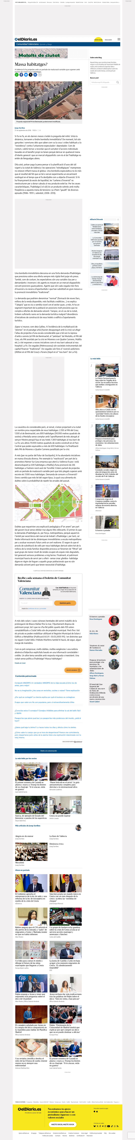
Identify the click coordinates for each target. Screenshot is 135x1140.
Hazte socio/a (98, 39)
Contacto (57, 1136)
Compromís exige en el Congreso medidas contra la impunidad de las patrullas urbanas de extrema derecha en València (106, 503)
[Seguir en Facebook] (100, 1126)
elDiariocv (98, 510)
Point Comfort (82, 1102)
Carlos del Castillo (55, 937)
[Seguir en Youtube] (108, 1126)
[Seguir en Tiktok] (112, 1126)
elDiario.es (18, 903)
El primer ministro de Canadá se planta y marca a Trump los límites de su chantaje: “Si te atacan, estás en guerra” (30, 786)
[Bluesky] (26, 75)
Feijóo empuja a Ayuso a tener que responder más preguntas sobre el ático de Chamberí (30, 996)
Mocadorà (19, 862)
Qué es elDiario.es (24, 1133)
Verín (85, 2)
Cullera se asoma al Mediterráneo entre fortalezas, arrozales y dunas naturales (97, 228)
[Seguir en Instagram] (105, 1126)
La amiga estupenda (70, 2)
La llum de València (58, 836)
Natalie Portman (79, 2)
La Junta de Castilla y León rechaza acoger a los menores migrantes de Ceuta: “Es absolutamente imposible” (65, 964)
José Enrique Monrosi (56, 903)
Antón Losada (54, 818)
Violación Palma (105, 2)
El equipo (33, 1133)
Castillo (68, 1102)
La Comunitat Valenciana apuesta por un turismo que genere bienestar (97, 241)
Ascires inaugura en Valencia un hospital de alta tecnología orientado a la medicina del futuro (97, 254)
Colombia (62, 2)
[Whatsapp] (17, 75)
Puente (63, 1102)
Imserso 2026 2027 (44, 1102)
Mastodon (90, 1136)
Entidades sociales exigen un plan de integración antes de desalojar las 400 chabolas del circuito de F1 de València (106, 473)
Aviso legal (84, 1133)
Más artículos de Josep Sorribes (27, 826)
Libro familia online (108, 1102)
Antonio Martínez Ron (22, 1068)
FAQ (105, 1133)
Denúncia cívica (56, 844)
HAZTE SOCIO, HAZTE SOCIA (62, 1124)
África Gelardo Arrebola (31, 1001)
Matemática (36, 1102)
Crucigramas (29, 1102)
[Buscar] (117, 82)
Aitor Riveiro (19, 937)
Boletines (71, 1136)
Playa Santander (74, 1102)
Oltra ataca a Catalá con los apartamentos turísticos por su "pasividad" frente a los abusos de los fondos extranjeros (107, 412)
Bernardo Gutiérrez (56, 789)
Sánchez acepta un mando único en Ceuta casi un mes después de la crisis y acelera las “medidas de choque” (65, 897)
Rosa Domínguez (100, 533)
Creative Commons (73, 1133)
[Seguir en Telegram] (102, 1126)
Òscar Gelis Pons (20, 821)
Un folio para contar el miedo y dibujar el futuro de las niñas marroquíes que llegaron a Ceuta (29, 963)
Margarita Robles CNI (33, 2)
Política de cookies (48, 1136)
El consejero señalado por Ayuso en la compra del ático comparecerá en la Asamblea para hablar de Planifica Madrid (31, 1028)
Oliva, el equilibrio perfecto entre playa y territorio (96, 265)
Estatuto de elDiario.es (59, 1133)
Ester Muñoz (56, 2)
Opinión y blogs (45, 44)
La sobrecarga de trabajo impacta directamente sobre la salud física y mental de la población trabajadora (97, 280)
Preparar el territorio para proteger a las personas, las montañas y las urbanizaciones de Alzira (107, 442)
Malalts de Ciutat (20, 663)
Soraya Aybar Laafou (22, 968)
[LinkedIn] (35, 75)
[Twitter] (30, 75)
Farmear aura (58, 1102)
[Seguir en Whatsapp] (115, 1126)
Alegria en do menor (24, 836)
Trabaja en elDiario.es (45, 1133)
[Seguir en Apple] (97, 1111)
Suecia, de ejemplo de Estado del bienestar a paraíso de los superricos (31, 816)
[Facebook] (21, 75)
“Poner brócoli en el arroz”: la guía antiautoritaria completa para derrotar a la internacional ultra (64, 784)
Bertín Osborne (97, 2)
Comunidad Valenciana (27, 44)
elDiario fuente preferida (97, 1102)
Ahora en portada (22, 870)
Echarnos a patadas (102, 530)
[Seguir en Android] (94, 1111)
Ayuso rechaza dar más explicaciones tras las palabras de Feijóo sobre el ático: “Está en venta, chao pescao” (66, 996)
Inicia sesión (108, 39)
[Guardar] (40, 75)
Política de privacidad (96, 1133)
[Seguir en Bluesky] (95, 1126)
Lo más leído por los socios (26, 758)
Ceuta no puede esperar (60, 815)
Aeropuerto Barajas (115, 2)
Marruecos (49, 2)
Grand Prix (90, 2)
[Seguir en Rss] (117, 1126)
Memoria (52, 1102)
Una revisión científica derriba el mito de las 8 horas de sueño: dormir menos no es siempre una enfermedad (31, 1062)
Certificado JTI (80, 1136)
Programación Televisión (119, 1102)
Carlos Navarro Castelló (102, 390)
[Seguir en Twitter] (98, 1126)
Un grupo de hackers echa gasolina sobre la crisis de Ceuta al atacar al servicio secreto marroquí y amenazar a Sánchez (65, 931)
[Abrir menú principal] (119, 39)
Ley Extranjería (42, 2)
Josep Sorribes (20, 128)
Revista (65, 1136)
